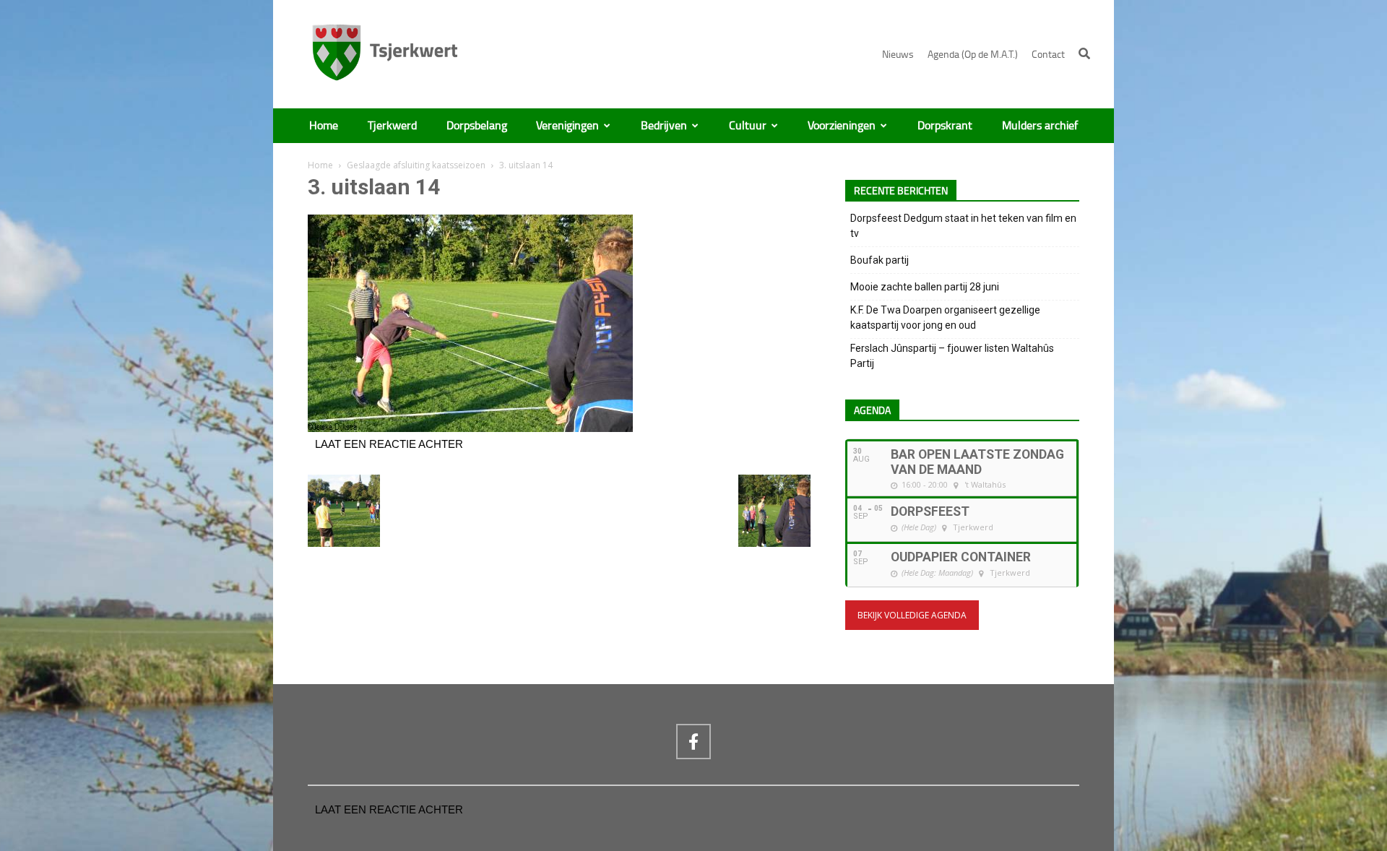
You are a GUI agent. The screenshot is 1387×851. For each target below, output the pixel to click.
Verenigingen (567, 125)
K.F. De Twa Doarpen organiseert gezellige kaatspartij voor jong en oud (945, 317)
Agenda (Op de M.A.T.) (973, 54)
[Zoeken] (1084, 53)
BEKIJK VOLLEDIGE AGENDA (912, 615)
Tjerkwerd (392, 125)
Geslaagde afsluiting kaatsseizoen (416, 165)
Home (323, 125)
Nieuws (898, 54)
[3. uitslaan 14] (470, 428)
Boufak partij (879, 260)
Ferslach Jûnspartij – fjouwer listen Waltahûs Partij (952, 355)
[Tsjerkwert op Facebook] (693, 741)
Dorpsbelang (476, 125)
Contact (1048, 54)
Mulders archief (1040, 125)
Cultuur (747, 125)
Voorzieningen (842, 125)
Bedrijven (664, 125)
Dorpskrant (944, 125)
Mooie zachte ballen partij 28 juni (924, 287)
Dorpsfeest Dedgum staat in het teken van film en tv (963, 225)
